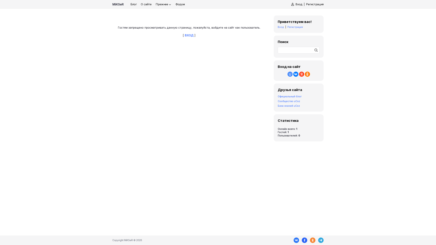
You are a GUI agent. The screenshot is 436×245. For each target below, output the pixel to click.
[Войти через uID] (290, 74)
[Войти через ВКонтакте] (295, 74)
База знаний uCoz (289, 105)
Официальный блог (290, 96)
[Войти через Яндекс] (301, 74)
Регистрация (315, 4)
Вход (298, 4)
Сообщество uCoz (289, 101)
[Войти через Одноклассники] (307, 74)
